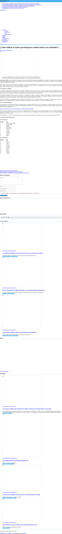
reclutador (12, 170)
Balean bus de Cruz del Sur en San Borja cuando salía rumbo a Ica (15, 6)
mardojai (10, 50)
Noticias (4, 29)
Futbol (7, 335)
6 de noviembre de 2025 (7, 492)
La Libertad (7, 32)
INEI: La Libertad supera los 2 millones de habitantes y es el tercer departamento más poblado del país (21, 4)
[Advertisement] (31, 19)
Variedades (2, 170)
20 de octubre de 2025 (6, 522)
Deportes (4, 35)
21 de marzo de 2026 (6, 406)
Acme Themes (23, 533)
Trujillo (6, 30)
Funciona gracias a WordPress (6, 533)
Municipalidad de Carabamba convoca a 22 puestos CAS (13, 8)
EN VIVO (4, 41)
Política (3, 36)
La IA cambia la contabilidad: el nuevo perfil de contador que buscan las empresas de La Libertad (21, 3)
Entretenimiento (5, 40)
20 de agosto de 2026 (6, 329)
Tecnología (4, 39)
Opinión (4, 37)
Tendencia (12, 293)
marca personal (7, 170)
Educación (4, 256)
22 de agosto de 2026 (6, 287)
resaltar (16, 170)
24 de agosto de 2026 (6, 250)
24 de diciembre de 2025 (7, 458)
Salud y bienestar (5, 38)
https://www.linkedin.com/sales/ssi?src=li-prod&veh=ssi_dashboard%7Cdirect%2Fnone (17, 108)
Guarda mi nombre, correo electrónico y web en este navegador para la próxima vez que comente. (20, 193)
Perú (6, 33)
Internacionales (8, 34)
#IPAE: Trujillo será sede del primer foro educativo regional (11, 171)
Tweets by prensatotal (4, 371)
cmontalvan (13, 250)
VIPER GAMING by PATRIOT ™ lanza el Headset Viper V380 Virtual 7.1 (14, 172)
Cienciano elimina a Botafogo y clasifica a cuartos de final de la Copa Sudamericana (18, 5)
